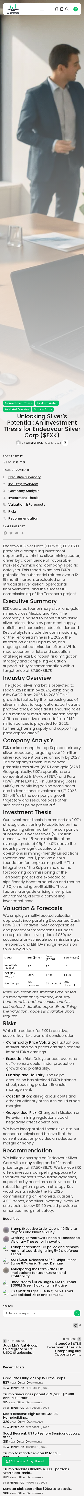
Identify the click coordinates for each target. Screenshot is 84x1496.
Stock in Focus (43, 409)
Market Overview (19, 409)
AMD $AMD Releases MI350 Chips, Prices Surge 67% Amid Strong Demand (43, 1262)
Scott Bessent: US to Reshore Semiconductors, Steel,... (41, 1435)
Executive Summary (24, 477)
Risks (12, 511)
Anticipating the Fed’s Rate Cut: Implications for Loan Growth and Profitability (38, 1273)
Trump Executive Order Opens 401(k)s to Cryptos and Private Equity (44, 1230)
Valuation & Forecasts (26, 504)
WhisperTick (34, 443)
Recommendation (23, 518)
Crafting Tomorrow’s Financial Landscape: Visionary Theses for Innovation (46, 1240)
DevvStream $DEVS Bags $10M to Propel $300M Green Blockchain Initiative (43, 1284)
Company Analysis (23, 491)
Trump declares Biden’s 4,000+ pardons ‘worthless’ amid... (36, 1471)
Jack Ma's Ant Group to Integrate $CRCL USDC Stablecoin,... (20, 1349)
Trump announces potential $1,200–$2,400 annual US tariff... (38, 1396)
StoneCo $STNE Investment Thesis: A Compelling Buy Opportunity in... (64, 1349)
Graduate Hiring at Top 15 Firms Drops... (35, 1378)
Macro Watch (49, 403)
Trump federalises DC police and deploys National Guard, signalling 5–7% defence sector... (45, 1251)
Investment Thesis (21, 403)
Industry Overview (23, 484)
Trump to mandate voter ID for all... (32, 1453)
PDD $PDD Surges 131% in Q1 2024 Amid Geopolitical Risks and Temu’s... (42, 1293)
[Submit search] (77, 1313)
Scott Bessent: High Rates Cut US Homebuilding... (30, 1415)
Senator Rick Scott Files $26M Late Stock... (38, 1488)
